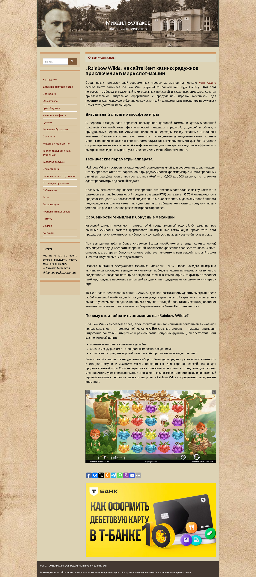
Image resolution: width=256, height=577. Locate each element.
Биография (50, 93)
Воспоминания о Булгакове (59, 175)
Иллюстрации (51, 168)
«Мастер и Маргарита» (56, 143)
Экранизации (51, 204)
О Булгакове (50, 100)
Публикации (50, 190)
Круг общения (51, 108)
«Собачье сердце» (54, 161)
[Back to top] (247, 568)
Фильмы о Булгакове (55, 129)
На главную (50, 79)
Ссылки (47, 225)
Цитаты (47, 122)
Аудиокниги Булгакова (56, 211)
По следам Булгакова (56, 183)
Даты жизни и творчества (58, 86)
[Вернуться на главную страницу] (128, 23)
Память (47, 218)
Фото (46, 197)
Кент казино (207, 82)
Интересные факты (54, 115)
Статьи (111, 57)
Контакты (48, 232)
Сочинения (49, 136)
